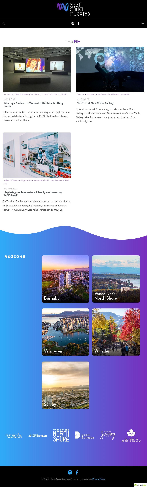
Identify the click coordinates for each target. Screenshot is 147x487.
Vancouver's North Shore (50, 94)
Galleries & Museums (21, 94)
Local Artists (35, 94)
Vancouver (58, 180)
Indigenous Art (26, 180)
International (91, 94)
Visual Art (64, 94)
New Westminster (114, 94)
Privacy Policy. (98, 479)
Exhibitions (7, 94)
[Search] (4, 23)
